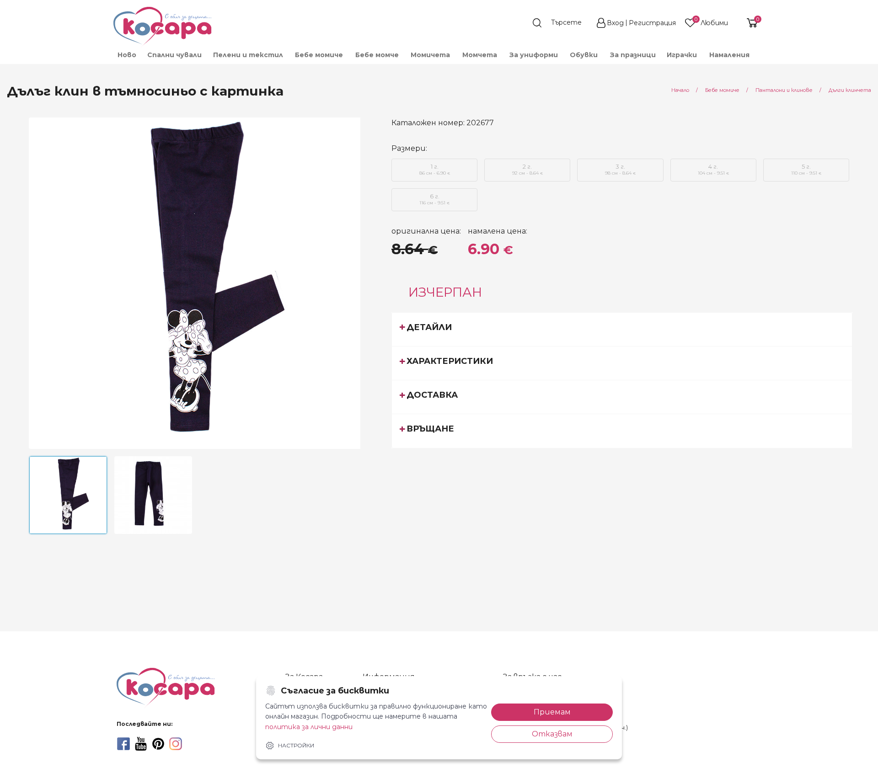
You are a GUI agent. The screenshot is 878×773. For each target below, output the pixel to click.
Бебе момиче (319, 55)
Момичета (430, 55)
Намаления (729, 55)
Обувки (584, 55)
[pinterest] (158, 744)
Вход (615, 23)
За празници (633, 55)
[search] (561, 23)
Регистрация (652, 23)
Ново (127, 55)
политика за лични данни (309, 727)
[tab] (621, 329)
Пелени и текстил (248, 55)
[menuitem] (126, 54)
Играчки (682, 55)
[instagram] (175, 744)
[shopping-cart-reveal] (748, 23)
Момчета (479, 55)
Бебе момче (377, 55)
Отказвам (552, 734)
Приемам (552, 712)
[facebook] (123, 744)
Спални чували (174, 55)
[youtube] (141, 744)
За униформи (533, 55)
